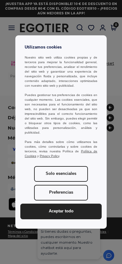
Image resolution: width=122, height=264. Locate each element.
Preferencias (61, 192)
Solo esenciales (61, 173)
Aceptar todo (61, 211)
